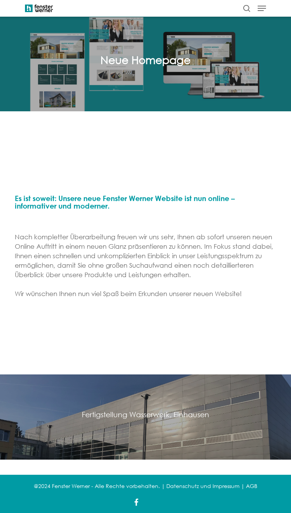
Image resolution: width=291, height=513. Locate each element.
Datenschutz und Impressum (202, 486)
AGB (251, 486)
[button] (262, 8)
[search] (246, 8)
